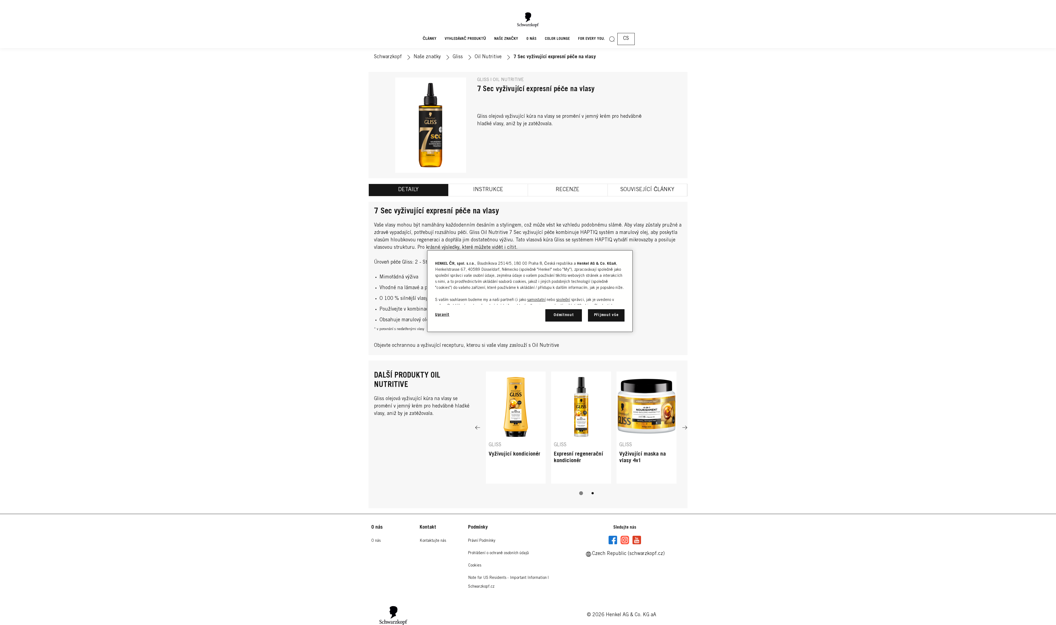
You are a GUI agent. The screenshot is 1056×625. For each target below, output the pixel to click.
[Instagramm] (624, 540)
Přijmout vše (606, 315)
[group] (581, 437)
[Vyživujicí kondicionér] (516, 427)
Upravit (442, 315)
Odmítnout (564, 315)
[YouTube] (636, 540)
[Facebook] (613, 540)
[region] (530, 291)
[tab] (409, 190)
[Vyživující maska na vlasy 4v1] (646, 427)
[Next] (685, 427)
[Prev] (477, 427)
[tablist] (581, 493)
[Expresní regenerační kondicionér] (581, 427)
